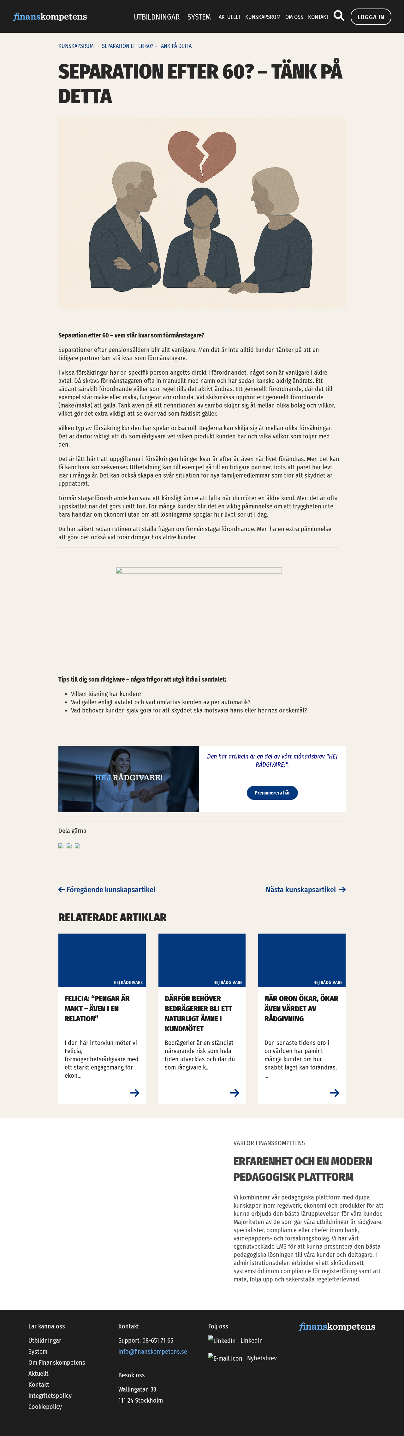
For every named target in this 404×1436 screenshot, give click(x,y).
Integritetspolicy (50, 1395)
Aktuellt (230, 17)
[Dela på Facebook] (61, 845)
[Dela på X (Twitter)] (70, 845)
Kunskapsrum (263, 17)
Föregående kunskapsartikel (110, 889)
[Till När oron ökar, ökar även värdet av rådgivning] (334, 1093)
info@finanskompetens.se (152, 1351)
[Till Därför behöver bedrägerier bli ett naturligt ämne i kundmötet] (234, 1093)
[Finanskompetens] (50, 16)
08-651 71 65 (157, 1340)
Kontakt (318, 17)
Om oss (294, 17)
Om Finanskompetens (56, 1362)
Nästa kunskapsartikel (302, 889)
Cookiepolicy (45, 1406)
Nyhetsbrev (262, 1358)
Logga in (371, 17)
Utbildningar (157, 17)
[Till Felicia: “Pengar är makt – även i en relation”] (135, 1093)
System (199, 17)
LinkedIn (251, 1340)
